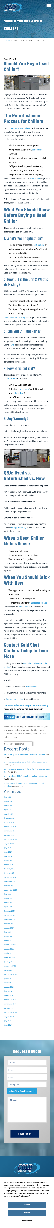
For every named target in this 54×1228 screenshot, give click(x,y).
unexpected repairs (38, 602)
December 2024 (10, 877)
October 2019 (9, 1008)
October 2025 (9, 835)
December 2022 (10, 945)
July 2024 (7, 894)
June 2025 (8, 852)
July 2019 (7, 1021)
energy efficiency (18, 527)
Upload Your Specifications (20, 1091)
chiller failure (24, 606)
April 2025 (8, 860)
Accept (27, 1205)
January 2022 (9, 961)
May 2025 (8, 856)
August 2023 (9, 928)
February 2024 (9, 911)
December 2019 (10, 999)
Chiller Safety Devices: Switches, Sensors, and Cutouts (24, 755)
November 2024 (10, 881)
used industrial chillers (20, 128)
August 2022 (9, 949)
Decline (27, 1213)
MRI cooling (39, 244)
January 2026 (9, 822)
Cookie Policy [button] (13, 1193)
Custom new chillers (14, 699)
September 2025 (10, 839)
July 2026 (7, 797)
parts (11, 344)
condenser (36, 149)
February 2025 (9, 869)
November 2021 (10, 970)
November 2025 (10, 831)
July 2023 (7, 932)
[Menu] (48, 5)
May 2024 (8, 902)
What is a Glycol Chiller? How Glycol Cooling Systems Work (26, 776)
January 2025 (9, 873)
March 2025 (8, 864)
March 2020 (8, 995)
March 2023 (8, 940)
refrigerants (23, 389)
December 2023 (10, 915)
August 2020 (9, 987)
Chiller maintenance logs (15, 317)
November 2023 (10, 919)
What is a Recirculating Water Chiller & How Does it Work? (25, 762)
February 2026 (9, 818)
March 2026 (8, 814)
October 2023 (9, 923)
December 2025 (10, 826)
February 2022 (9, 957)
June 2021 (8, 978)
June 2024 (8, 898)
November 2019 (10, 1004)
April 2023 (8, 936)
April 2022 (8, 953)
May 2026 (8, 805)
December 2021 (10, 966)
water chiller (34, 178)
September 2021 (10, 974)
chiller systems (10, 378)
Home (8, 40)
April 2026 (8, 810)
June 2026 (8, 801)
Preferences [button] (24, 1196)
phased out (19, 393)
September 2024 (10, 890)
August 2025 (9, 843)
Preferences (27, 1221)
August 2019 (9, 1016)
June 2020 (8, 991)
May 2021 (8, 983)
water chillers (31, 686)
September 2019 (10, 1012)
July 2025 (7, 847)
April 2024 (8, 907)
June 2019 (8, 1025)
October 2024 (9, 885)
